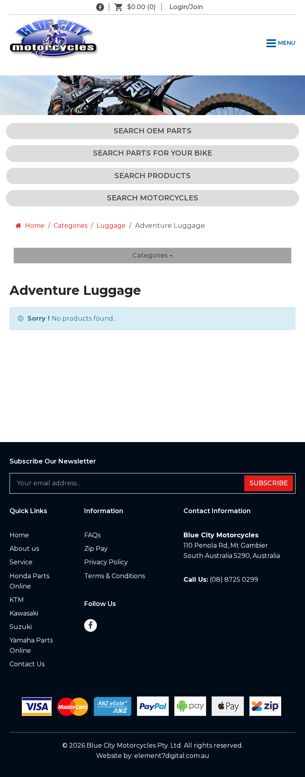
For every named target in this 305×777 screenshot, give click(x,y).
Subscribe (268, 483)
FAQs (92, 535)
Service (21, 562)
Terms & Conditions (114, 576)
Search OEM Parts (152, 131)
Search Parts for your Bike (152, 153)
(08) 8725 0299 (234, 579)
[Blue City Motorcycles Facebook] (100, 7)
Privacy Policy (106, 562)
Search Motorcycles (152, 198)
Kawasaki (24, 613)
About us (24, 548)
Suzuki (21, 627)
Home (33, 225)
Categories (70, 225)
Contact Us (27, 664)
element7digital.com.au (171, 756)
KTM (17, 600)
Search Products (152, 175)
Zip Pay (96, 548)
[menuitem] (41, 535)
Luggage (111, 225)
